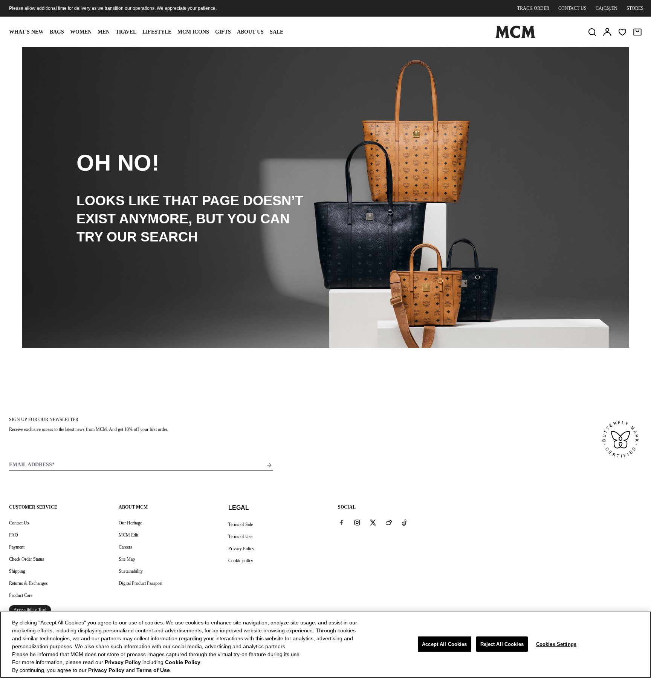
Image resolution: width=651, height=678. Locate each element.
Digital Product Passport (140, 583)
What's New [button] (26, 32)
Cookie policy (240, 560)
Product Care (20, 595)
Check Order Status (26, 559)
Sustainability (131, 571)
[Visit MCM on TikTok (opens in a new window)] (404, 522)
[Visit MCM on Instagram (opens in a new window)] (357, 522)
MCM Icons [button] (193, 32)
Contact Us (19, 523)
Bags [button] (57, 32)
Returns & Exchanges (28, 583)
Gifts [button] (223, 32)
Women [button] (81, 32)
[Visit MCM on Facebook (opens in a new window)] (341, 522)
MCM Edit (128, 535)
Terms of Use (240, 536)
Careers (125, 547)
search (169, 236)
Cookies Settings (556, 644)
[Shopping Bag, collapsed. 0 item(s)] (637, 32)
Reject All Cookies (502, 644)
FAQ (13, 535)
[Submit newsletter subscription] (269, 465)
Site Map (127, 559)
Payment (16, 547)
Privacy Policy (241, 548)
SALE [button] (276, 32)
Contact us (572, 8)
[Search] (592, 32)
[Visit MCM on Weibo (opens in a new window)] (388, 522)
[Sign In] (607, 32)
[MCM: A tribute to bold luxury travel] (515, 37)
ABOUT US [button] (250, 32)
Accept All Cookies (444, 644)
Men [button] (104, 32)
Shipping (17, 571)
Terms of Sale (240, 524)
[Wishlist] (622, 32)
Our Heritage (130, 523)
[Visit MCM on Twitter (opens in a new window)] (373, 522)
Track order (533, 8)
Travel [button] (126, 32)
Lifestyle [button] (156, 32)
